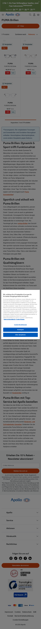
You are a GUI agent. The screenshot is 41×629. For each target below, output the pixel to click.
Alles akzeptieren (20, 334)
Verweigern (20, 329)
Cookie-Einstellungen (20, 324)
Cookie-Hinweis (20, 319)
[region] (20, 314)
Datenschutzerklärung (10, 319)
